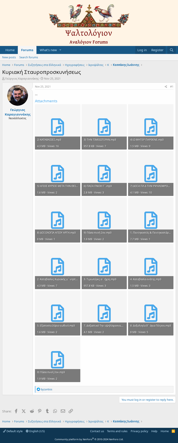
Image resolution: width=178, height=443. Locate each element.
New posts (9, 57)
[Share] (166, 86)
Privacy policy (139, 431)
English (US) (37, 431)
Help (154, 431)
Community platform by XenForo (89, 439)
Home (10, 50)
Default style (14, 431)
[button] (60, 50)
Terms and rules (117, 431)
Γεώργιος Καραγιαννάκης (22, 78)
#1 (171, 86)
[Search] (171, 50)
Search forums (28, 57)
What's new (48, 50)
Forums (27, 50)
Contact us (97, 431)
